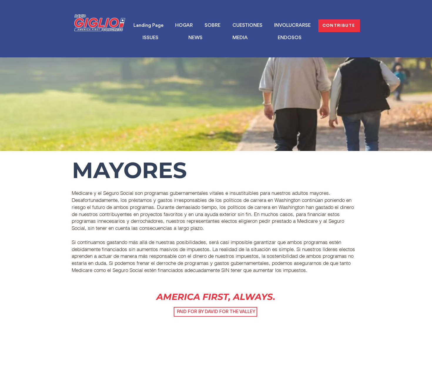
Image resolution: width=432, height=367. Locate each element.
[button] (150, 38)
